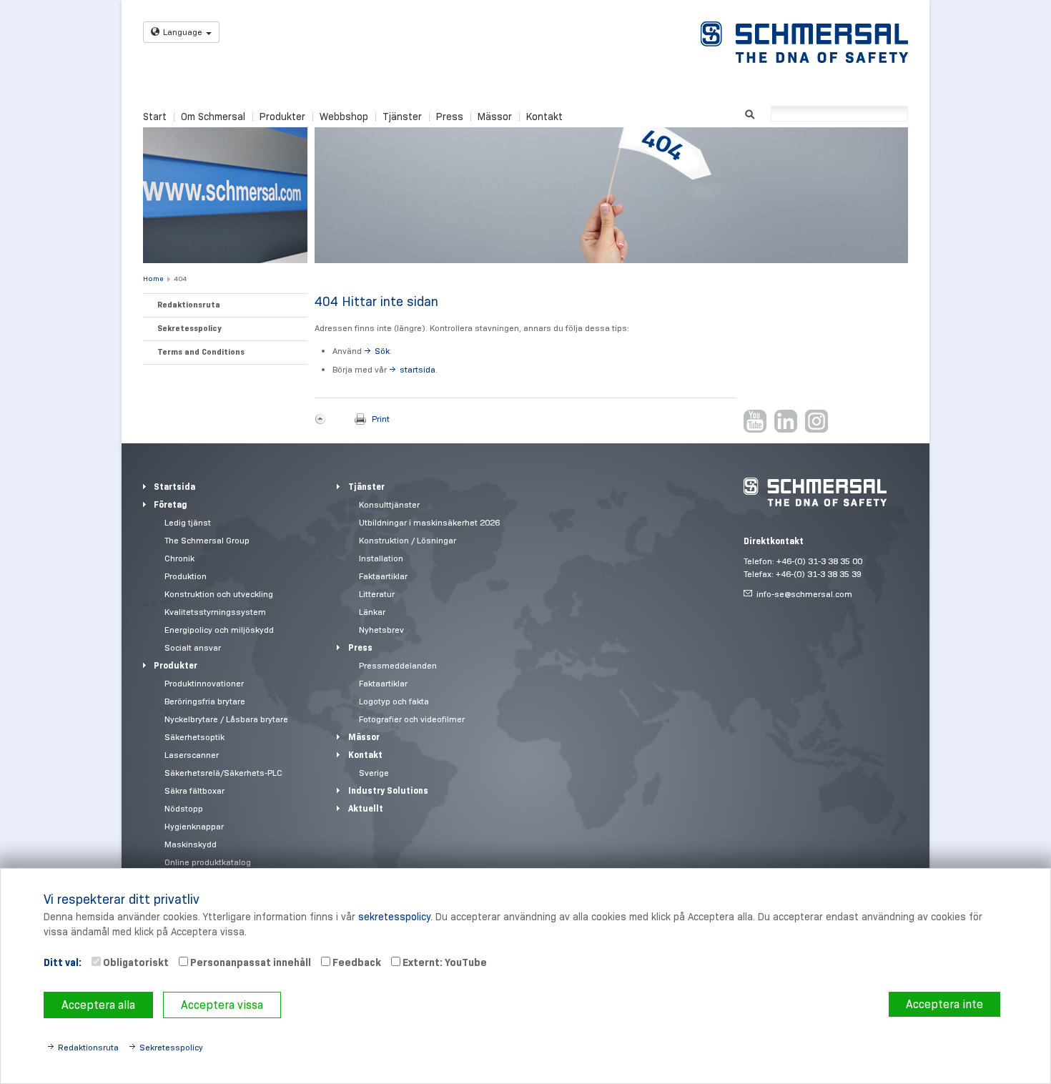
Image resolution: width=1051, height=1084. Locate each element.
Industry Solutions (388, 790)
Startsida (174, 486)
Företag (170, 504)
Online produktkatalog (207, 862)
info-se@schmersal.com (804, 593)
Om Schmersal (213, 116)
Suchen (750, 112)
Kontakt (544, 116)
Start (155, 116)
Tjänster (402, 116)
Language (182, 31)
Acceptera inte (944, 1004)
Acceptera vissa (222, 1005)
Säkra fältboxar (194, 790)
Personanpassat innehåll (249, 962)
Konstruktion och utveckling (218, 593)
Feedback (355, 962)
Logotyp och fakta (394, 701)
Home (153, 278)
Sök (382, 350)
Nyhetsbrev (381, 629)
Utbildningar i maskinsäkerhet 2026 (429, 522)
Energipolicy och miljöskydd (219, 629)
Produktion (185, 576)
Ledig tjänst (187, 522)
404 (180, 278)
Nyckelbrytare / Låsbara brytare (226, 719)
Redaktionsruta (188, 305)
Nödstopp (183, 808)
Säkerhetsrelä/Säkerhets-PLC (223, 772)
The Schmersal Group (207, 540)
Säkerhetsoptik (194, 736)
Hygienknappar (194, 826)
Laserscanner (191, 754)
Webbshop (344, 116)
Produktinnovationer (204, 683)
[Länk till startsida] (804, 42)
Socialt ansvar (192, 647)
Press (449, 116)
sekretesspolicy (394, 916)
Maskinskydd (190, 844)
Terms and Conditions (201, 352)
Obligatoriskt (135, 962)
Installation (381, 558)
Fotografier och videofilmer (412, 719)
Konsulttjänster (389, 504)
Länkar (372, 611)
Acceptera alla (98, 1005)
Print (381, 418)
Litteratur (377, 593)
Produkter (282, 116)
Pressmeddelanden (398, 665)
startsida (417, 369)
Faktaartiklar (383, 576)
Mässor (495, 116)
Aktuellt (365, 808)
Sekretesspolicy (189, 328)
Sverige (374, 772)
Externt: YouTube (443, 962)
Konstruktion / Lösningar (407, 540)
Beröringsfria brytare (204, 701)
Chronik (179, 558)
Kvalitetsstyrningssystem (215, 611)
